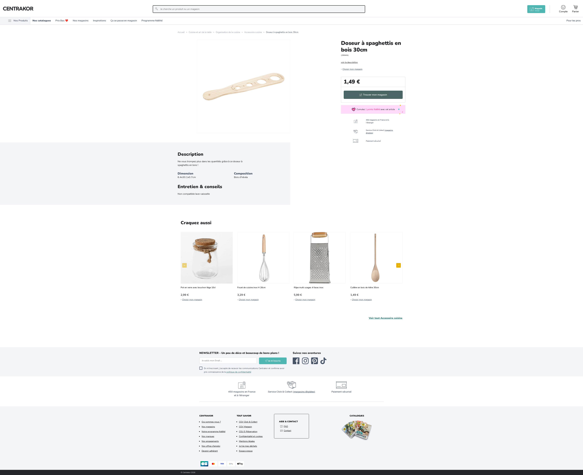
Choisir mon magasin (352, 69)
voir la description (349, 62)
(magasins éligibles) (304, 391)
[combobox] (259, 9)
